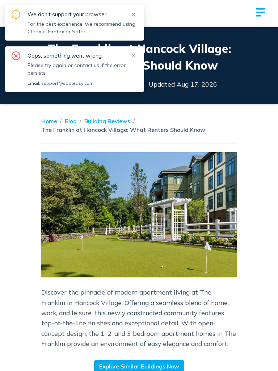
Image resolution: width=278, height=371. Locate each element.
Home (49, 121)
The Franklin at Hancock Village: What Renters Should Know (123, 129)
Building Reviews (107, 121)
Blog (71, 121)
